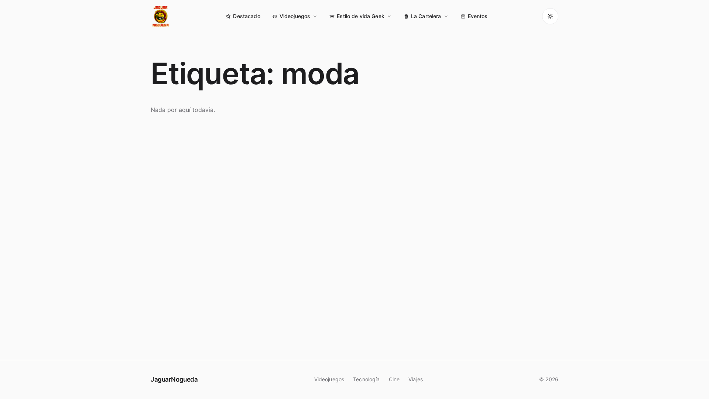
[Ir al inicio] (161, 16)
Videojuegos (295, 16)
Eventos (478, 16)
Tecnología (366, 379)
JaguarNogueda (174, 379)
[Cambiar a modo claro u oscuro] (550, 16)
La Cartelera (426, 16)
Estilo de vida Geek (360, 16)
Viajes (415, 379)
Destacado (246, 16)
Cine (394, 379)
